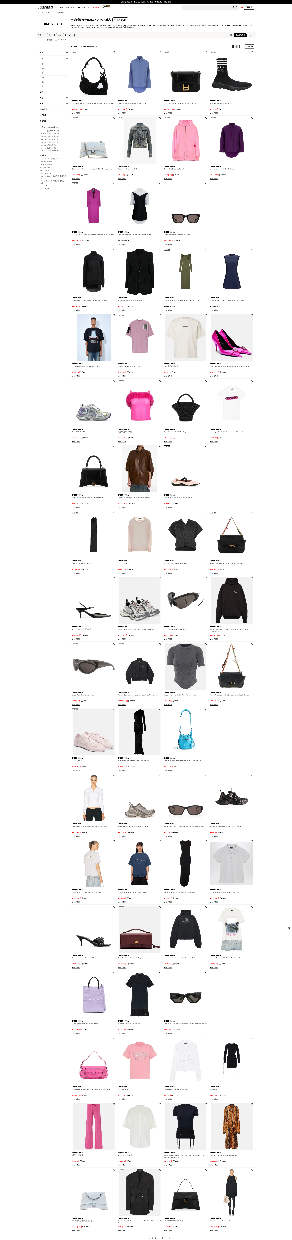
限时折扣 (96, 7)
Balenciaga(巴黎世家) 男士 (48, 145)
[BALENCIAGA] (53, 24)
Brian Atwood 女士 (46, 162)
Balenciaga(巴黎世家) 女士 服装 (49, 131)
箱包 (43, 73)
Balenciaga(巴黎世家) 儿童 (48, 148)
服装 (43, 64)
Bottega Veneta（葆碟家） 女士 (50, 159)
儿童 (72, 7)
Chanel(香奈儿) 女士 (46, 173)
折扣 (50, 35)
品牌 (83, 7)
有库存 (69, 35)
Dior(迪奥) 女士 (44, 189)
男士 (61, 7)
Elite (104, 7)
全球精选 (249, 46)
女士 (56, 7)
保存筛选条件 (240, 35)
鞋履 (43, 69)
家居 (78, 7)
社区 (89, 7)
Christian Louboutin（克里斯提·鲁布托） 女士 (52, 182)
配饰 (43, 77)
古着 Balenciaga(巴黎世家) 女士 (49, 151)
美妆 (67, 7)
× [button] (68, 40)
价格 (59, 35)
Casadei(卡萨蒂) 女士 (46, 167)
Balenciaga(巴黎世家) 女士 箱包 (49, 136)
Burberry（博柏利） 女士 (48, 164)
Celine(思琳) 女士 (45, 170)
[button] (39, 35)
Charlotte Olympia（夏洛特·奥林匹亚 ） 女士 (53, 177)
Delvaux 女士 (44, 186)
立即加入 (249, 7)
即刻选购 (153, 2)
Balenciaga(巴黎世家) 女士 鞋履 (49, 134)
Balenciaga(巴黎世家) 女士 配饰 (49, 139)
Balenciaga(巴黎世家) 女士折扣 (49, 142)
